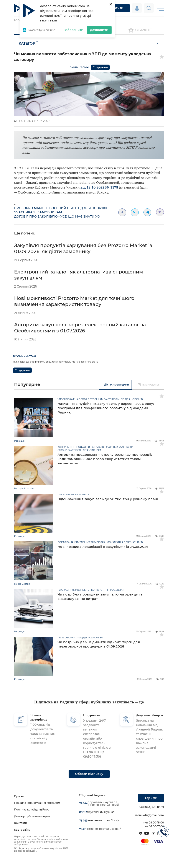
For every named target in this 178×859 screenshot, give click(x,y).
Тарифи (151, 798)
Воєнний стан (62, 208)
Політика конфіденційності (32, 809)
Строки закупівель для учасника (79, 450)
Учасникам (24, 212)
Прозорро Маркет (30, 208)
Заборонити (73, 30)
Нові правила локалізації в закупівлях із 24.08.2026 (103, 547)
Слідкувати (100, 67)
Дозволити (99, 30)
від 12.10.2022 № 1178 (99, 187)
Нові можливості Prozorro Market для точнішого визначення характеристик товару (74, 301)
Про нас (19, 796)
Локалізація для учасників (125, 542)
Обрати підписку (89, 774)
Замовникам (50, 212)
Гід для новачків (93, 208)
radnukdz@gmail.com (149, 815)
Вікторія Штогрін (24, 488)
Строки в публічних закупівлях (112, 447)
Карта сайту (22, 829)
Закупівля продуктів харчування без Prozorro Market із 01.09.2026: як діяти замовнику (83, 248)
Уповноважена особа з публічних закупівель (88, 399)
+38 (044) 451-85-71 (151, 807)
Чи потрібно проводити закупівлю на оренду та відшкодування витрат (100, 596)
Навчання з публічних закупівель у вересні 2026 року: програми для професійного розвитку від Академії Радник (106, 408)
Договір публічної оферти (32, 816)
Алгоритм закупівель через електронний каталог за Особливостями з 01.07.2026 (80, 328)
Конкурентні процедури (74, 447)
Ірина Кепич (79, 67)
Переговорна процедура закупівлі (80, 638)
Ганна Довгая (22, 583)
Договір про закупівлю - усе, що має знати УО (57, 216)
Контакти (20, 823)
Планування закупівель (73, 495)
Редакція (19, 440)
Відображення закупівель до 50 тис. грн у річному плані (108, 499)
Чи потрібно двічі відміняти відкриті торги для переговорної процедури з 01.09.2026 (99, 644)
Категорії (28, 43)
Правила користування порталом (37, 802)
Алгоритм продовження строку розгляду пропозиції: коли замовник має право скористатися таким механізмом (105, 458)
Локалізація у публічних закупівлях (81, 542)
